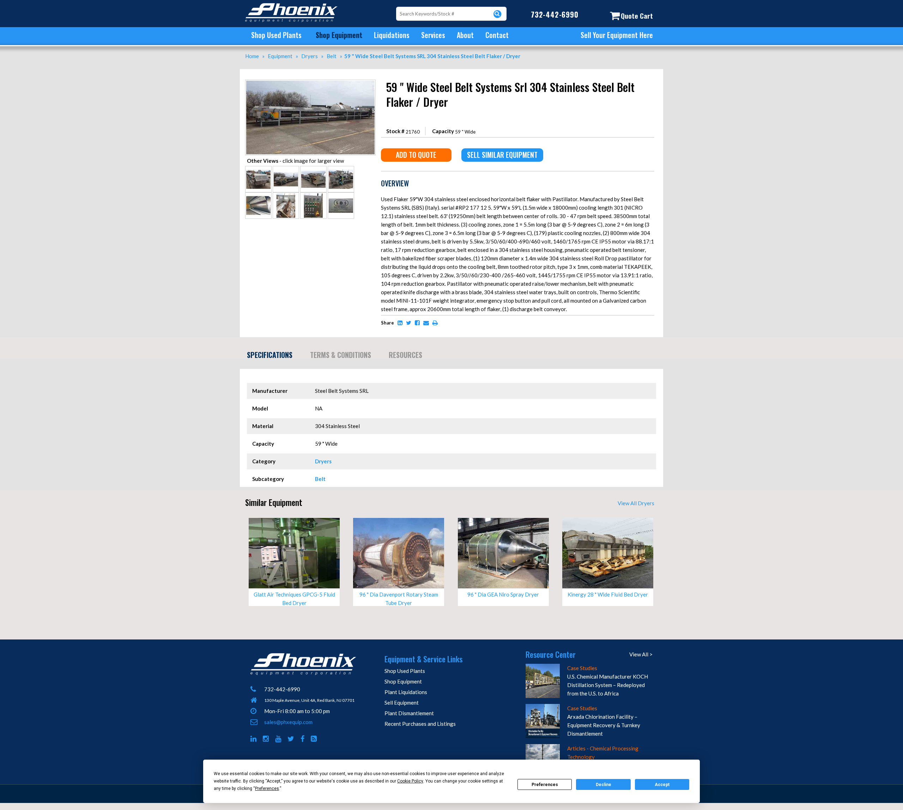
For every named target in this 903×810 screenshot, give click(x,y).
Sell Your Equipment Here (617, 34)
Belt (320, 479)
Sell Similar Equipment (502, 154)
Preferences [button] (267, 788)
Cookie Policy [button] (410, 781)
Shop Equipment (339, 35)
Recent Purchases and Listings (420, 724)
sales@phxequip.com (288, 722)
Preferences (545, 784)
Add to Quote (416, 154)
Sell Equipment (401, 702)
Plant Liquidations (405, 692)
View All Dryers (636, 503)
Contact (497, 35)
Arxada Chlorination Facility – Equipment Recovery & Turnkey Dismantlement (603, 725)
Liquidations (392, 35)
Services (433, 35)
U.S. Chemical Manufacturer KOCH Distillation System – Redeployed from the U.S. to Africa (607, 685)
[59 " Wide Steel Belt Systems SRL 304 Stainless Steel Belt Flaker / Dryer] (310, 83)
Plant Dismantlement (409, 713)
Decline (603, 784)
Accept (662, 784)
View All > (641, 654)
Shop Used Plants (276, 35)
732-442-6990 (554, 14)
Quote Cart (637, 15)
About (465, 35)
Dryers (323, 461)
